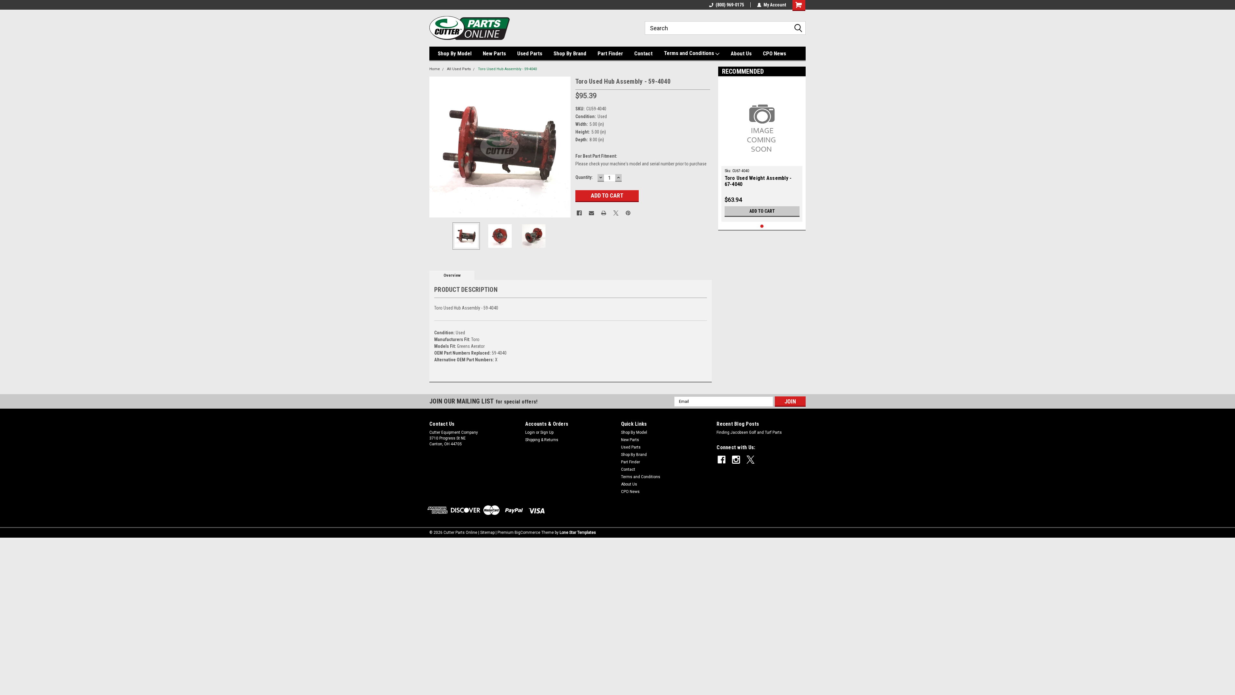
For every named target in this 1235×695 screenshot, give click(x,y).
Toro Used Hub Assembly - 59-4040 (507, 69)
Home (434, 69)
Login (530, 432)
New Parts (494, 53)
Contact (643, 53)
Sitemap (487, 532)
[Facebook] (579, 213)
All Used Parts (459, 69)
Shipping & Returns (541, 440)
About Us (741, 53)
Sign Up (546, 432)
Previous (435, 147)
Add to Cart (762, 211)
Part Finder (610, 53)
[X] (615, 213)
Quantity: (584, 177)
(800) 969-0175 (730, 4)
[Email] (591, 213)
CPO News (774, 53)
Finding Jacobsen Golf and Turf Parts (749, 432)
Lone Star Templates (578, 532)
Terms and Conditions (689, 53)
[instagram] (736, 460)
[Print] (603, 213)
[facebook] (722, 460)
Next (564, 147)
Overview (452, 275)
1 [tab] (762, 226)
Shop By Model (454, 53)
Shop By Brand (569, 53)
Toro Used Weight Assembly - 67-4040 (758, 181)
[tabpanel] (762, 151)
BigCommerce (527, 532)
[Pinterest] (628, 213)
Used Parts (529, 53)
